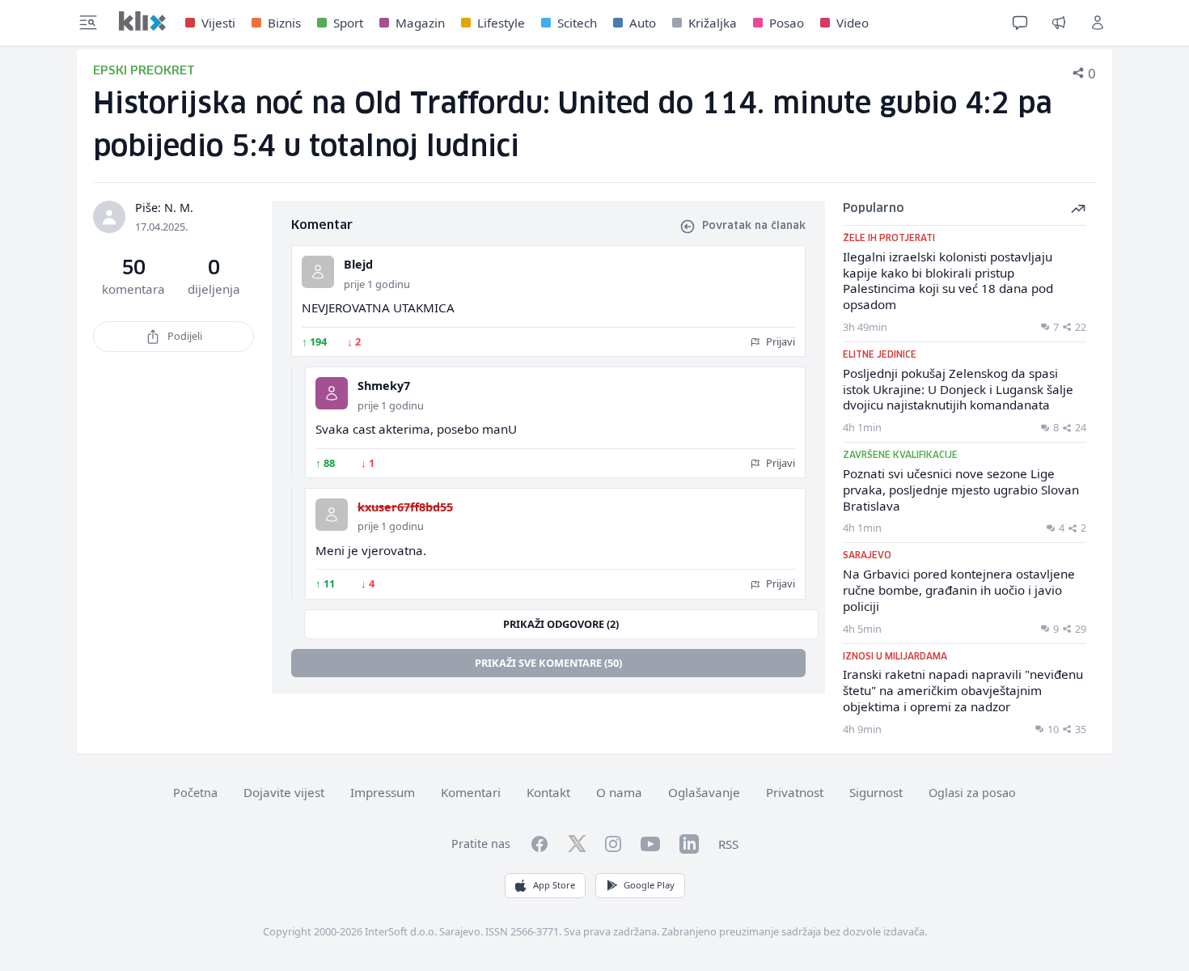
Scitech (577, 23)
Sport (348, 23)
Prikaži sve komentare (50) (548, 662)
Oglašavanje (704, 792)
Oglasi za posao (972, 792)
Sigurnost (876, 792)
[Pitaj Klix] (1020, 22)
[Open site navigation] (88, 22)
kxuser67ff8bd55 (405, 507)
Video (852, 23)
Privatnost (794, 792)
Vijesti (218, 23)
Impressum (382, 792)
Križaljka (712, 23)
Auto (642, 23)
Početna (195, 792)
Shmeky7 (384, 385)
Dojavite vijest (283, 792)
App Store (554, 885)
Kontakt (548, 792)
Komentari (471, 792)
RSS (728, 844)
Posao (786, 23)
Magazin (420, 23)
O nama (619, 792)
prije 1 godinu (377, 284)
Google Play (649, 885)
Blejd (358, 264)
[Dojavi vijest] (1058, 22)
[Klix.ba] (142, 21)
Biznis (284, 23)
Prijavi (779, 341)
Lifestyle (501, 23)
